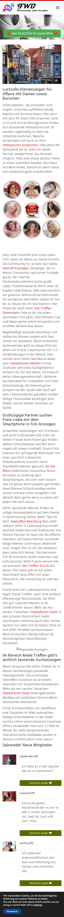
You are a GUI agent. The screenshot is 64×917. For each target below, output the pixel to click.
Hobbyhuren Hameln (25, 363)
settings (37, 905)
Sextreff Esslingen (16, 268)
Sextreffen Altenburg (26, 521)
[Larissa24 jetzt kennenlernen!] (9, 796)
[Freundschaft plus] (25, 7)
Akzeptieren (12, 911)
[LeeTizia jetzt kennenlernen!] (9, 846)
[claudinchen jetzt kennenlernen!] (9, 759)
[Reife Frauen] (32, 209)
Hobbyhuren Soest (44, 612)
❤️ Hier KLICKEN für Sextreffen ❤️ (32, 33)
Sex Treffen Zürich (35, 566)
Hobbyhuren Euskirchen (20, 145)
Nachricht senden (39, 783)
